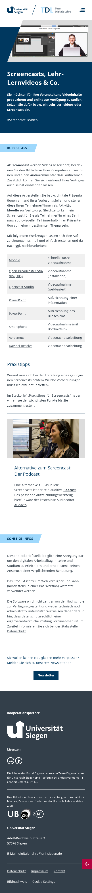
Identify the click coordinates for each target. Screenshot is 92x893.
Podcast (69, 490)
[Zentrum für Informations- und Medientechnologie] (46, 814)
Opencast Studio (21, 287)
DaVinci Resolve (20, 346)
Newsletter (46, 675)
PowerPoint (17, 300)
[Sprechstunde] (87, 864)
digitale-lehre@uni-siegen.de (40, 853)
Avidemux (16, 337)
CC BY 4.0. (31, 782)
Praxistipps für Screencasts (49, 395)
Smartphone (18, 327)
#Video (32, 120)
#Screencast (16, 120)
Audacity (20, 505)
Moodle (13, 210)
